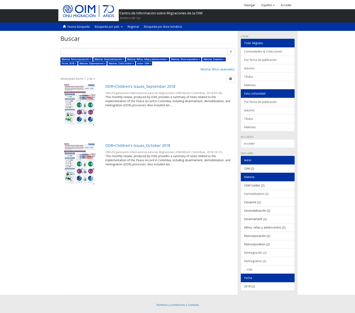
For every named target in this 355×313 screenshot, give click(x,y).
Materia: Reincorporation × (185, 59)
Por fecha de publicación (260, 60)
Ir (231, 51)
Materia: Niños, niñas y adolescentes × (147, 59)
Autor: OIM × (144, 63)
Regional (133, 27)
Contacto (193, 305)
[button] (268, 5)
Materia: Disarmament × (92, 63)
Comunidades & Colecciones (263, 51)
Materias (250, 85)
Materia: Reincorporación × (76, 59)
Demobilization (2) (256, 194)
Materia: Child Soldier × (121, 63)
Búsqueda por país (108, 27)
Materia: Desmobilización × (109, 59)
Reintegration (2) (255, 261)
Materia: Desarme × (214, 59)
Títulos (248, 77)
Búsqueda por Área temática (163, 27)
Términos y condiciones (170, 305)
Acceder (249, 143)
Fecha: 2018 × (69, 63)
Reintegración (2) (255, 253)
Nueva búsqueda (78, 27)
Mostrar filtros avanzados (217, 69)
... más (248, 269)
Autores (249, 68)
